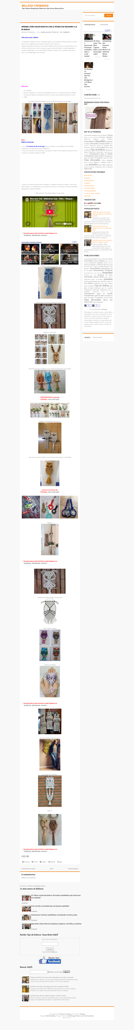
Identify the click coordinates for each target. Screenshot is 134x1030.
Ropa (98, 147)
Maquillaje (100, 141)
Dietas (110, 135)
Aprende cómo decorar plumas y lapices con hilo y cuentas (56, 923)
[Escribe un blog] (24, 856)
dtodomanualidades (90, 191)
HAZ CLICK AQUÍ (53, 399)
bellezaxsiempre (89, 180)
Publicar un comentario (28, 878)
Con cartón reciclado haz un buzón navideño (50, 906)
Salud (103, 147)
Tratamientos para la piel (94, 156)
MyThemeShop (51, 1016)
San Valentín (96, 283)
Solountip (87, 178)
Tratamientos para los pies (104, 158)
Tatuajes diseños (104, 283)
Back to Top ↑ (67, 1018)
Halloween (87, 139)
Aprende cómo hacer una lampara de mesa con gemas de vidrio (49, 986)
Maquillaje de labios (105, 275)
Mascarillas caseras (97, 143)
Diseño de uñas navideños (91, 137)
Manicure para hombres (103, 139)
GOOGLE (44, 235)
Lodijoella (87, 183)
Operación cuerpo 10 (96, 145)
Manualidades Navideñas (103, 270)
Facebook (27, 862)
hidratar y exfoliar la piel (102, 162)
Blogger (104, 309)
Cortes (99, 135)
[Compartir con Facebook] (28, 856)
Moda (107, 143)
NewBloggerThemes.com (76, 1016)
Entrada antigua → (73, 869)
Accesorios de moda (90, 135)
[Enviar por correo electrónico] (22, 856)
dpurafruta (87, 196)
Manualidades (46, 32)
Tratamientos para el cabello (101, 154)
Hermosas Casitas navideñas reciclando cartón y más (54, 915)
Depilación (104, 135)
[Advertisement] (35, 17)
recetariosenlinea (89, 188)
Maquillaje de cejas (90, 275)
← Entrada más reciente (27, 869)
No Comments (65, 32)
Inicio (51, 869)
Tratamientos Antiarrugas (95, 152)
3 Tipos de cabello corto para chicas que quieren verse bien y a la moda (51, 977)
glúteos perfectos (88, 162)
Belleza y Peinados (35, 5)
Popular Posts (89, 25)
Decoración (88, 261)
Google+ (44, 862)
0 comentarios (25, 903)
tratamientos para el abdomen (104, 167)
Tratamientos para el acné (102, 291)
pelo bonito (102, 165)
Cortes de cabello (107, 259)
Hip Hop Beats (89, 1016)
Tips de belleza (98, 149)
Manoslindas (88, 175)
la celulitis (101, 266)
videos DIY (88, 169)
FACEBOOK (27, 235)
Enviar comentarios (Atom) (36, 886)
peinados (93, 164)
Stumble (52, 862)
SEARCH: (87, 337)
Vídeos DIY (55, 32)
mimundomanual (89, 186)
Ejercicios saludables (106, 137)
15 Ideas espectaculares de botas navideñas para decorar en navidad (56, 896)
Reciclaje (94, 281)
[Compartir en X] (26, 856)
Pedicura (106, 145)
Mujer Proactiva (109, 277)
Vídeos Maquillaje (107, 160)
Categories (104, 25)
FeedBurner (53, 952)
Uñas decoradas (92, 160)
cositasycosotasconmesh (92, 193)
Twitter (35, 862)
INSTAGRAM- (36, 235)
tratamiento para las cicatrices (103, 288)
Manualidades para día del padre (93, 273)
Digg (60, 862)
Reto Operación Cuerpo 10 (105, 281)
